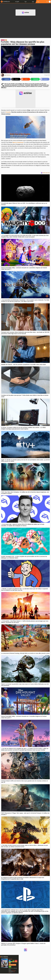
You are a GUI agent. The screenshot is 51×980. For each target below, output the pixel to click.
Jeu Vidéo (17, 1)
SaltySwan (8, 75)
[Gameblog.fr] (5, 1)
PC (11, 960)
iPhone (16, 961)
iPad (9, 962)
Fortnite (8, 112)
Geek (33, 1)
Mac (13, 961)
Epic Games (14, 970)
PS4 (9, 960)
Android (10, 961)
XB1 (13, 960)
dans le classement (18, 142)
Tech (25, 1)
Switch (16, 960)
